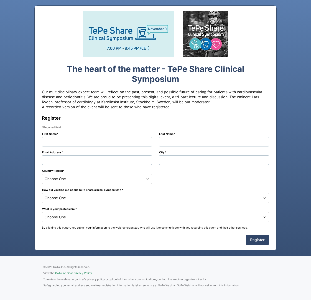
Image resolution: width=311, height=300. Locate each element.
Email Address (51, 152)
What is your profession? (58, 209)
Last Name (166, 134)
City (162, 152)
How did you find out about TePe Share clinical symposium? (82, 190)
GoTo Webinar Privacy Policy (73, 273)
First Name (49, 134)
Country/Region (52, 170)
